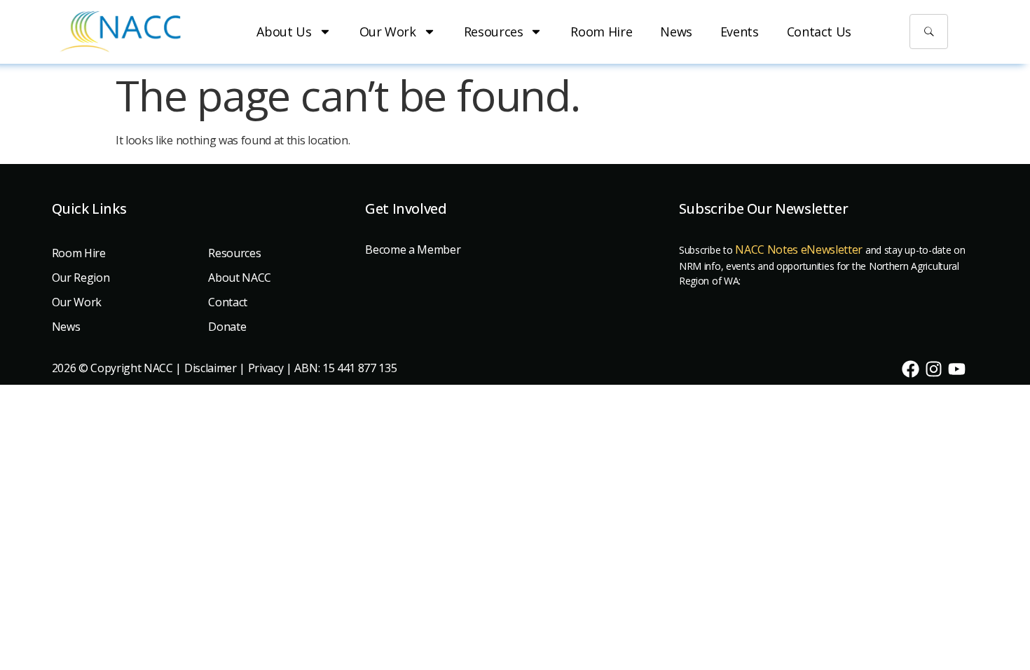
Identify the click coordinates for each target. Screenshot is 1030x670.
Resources (493, 31)
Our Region (81, 277)
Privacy (266, 368)
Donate (227, 326)
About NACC (239, 277)
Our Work (387, 31)
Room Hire (601, 31)
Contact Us (819, 31)
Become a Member (412, 249)
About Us (283, 31)
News (676, 31)
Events (739, 31)
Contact (227, 302)
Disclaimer (210, 368)
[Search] (929, 31)
